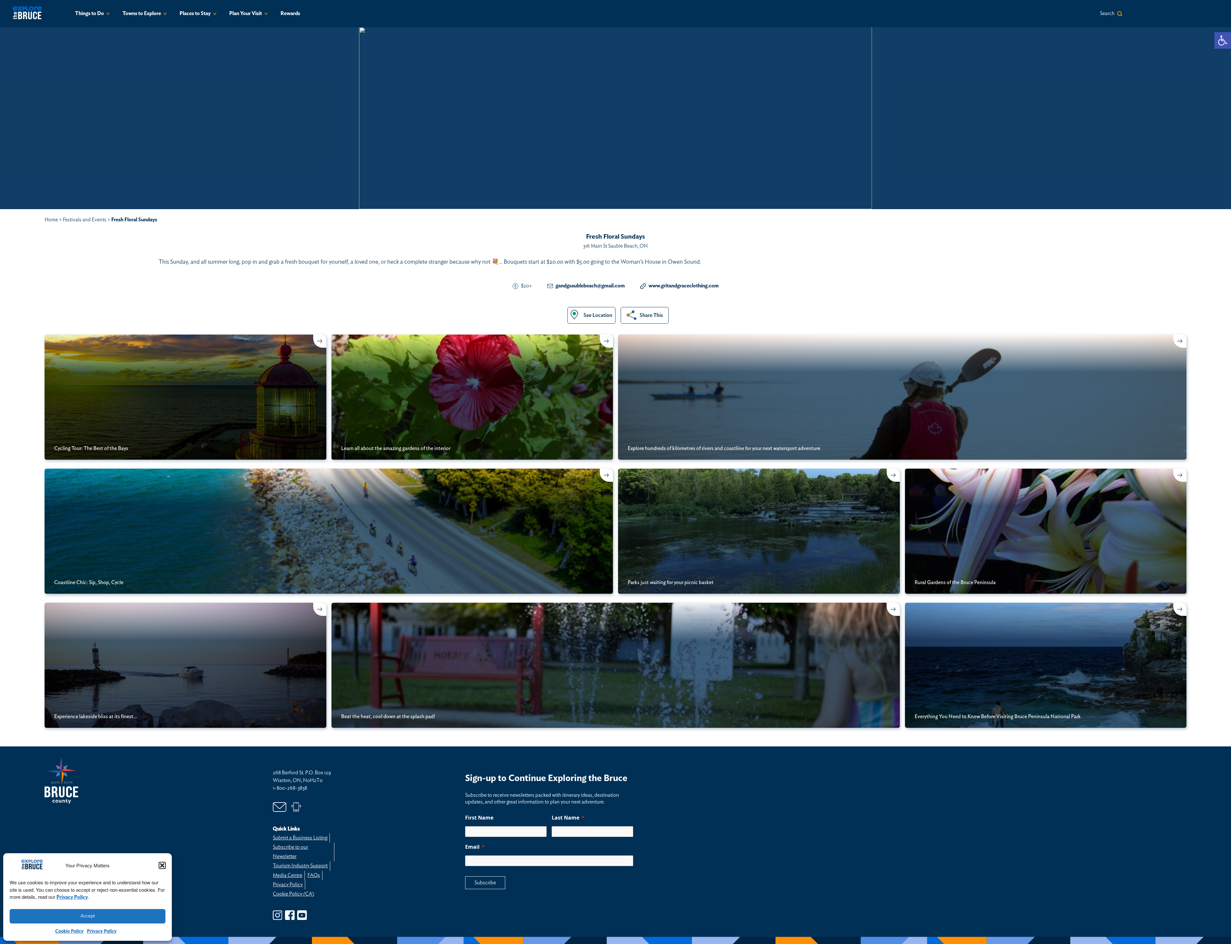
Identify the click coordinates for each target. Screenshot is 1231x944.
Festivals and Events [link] (84, 219)
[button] (162, 865)
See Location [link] (597, 315)
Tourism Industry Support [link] (300, 865)
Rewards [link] (290, 13)
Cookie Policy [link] (69, 931)
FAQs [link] (313, 875)
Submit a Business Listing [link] (300, 837)
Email (472, 846)
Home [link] (51, 219)
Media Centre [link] (287, 875)
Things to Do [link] (89, 13)
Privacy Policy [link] (72, 897)
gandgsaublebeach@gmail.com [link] (590, 285)
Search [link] (1107, 13)
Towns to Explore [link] (141, 13)
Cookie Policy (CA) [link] (293, 894)
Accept (87, 916)
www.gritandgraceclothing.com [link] (684, 285)
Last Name (565, 817)
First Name (479, 817)
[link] (1222, 40)
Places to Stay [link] (195, 13)
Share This (651, 315)
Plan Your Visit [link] (245, 13)
